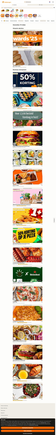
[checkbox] (3, 16)
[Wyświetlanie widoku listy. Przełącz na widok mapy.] (54, 8)
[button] (6, 2)
